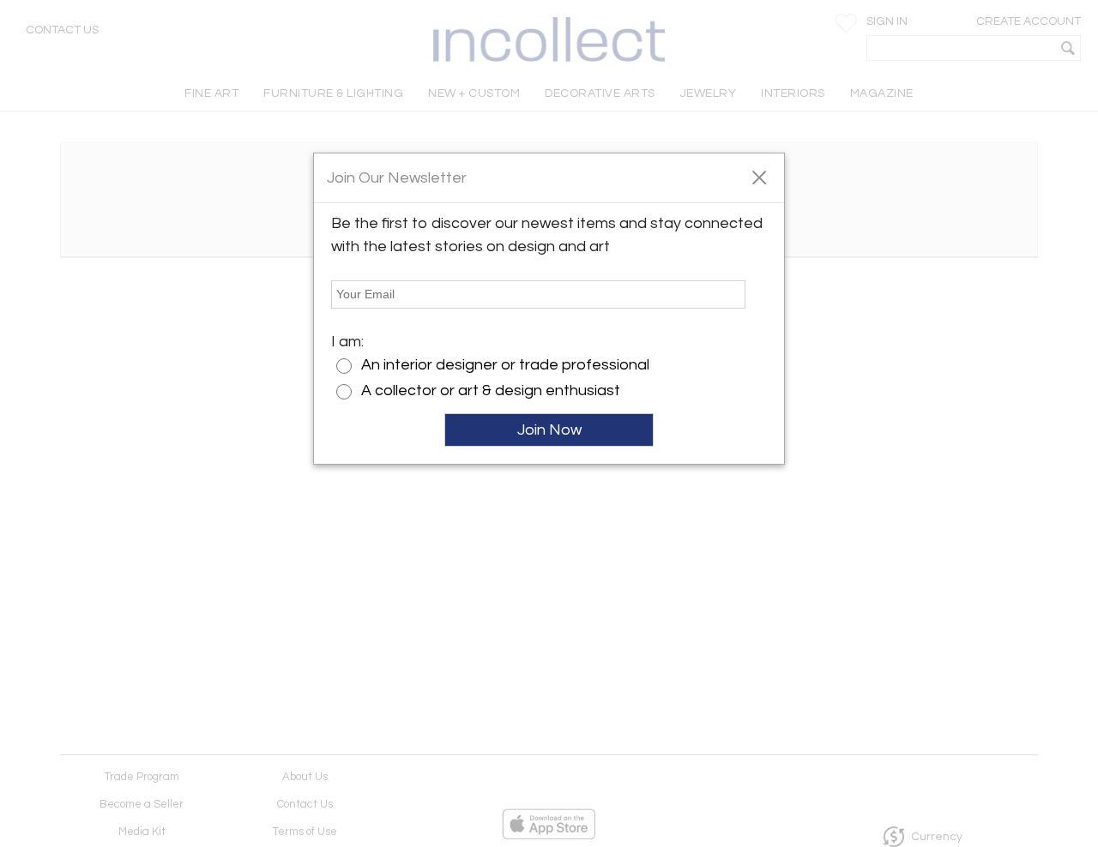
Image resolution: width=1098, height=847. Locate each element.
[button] (759, 176)
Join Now (549, 430)
